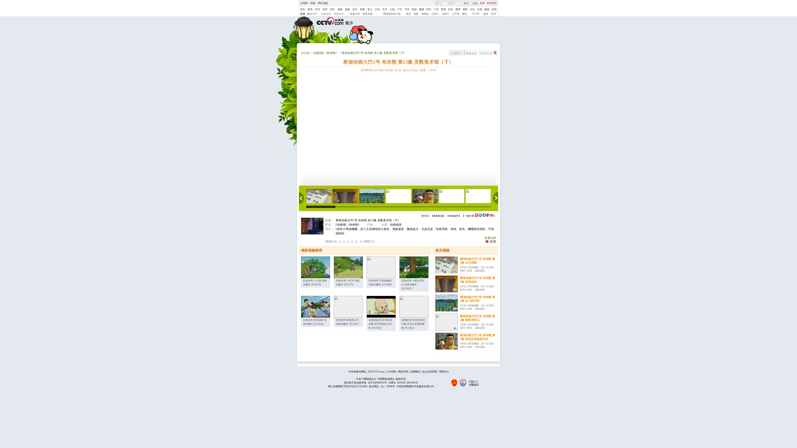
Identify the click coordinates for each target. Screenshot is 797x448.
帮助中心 (444, 371)
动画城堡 (396, 224)
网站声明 (403, 371)
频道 (485, 13)
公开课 (455, 13)
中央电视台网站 (357, 371)
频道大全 (312, 13)
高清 (408, 13)
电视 (302, 13)
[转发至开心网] (476, 215)
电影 (416, 13)
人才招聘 (391, 371)
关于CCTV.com (376, 371)
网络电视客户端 (392, 13)
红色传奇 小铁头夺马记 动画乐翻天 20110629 (412, 284)
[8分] (352, 241)
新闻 (310, 9)
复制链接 (438, 215)
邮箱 (486, 9)
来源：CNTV (428, 70)
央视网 (304, 3)
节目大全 (339, 13)
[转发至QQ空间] (480, 215)
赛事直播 (368, 13)
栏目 (493, 13)
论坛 (472, 9)
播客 (464, 13)
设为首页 (492, 3)
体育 (325, 9)
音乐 (354, 9)
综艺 (332, 9)
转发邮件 (454, 215)
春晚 (339, 9)
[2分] (340, 241)
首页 (302, 9)
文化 (377, 9)
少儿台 (305, 53)
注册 (474, 3)
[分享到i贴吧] (488, 215)
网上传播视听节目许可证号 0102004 (347, 386)
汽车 (407, 9)
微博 (457, 9)
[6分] (348, 241)
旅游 (414, 9)
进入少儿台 (410, 70)
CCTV (476, 13)
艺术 (384, 9)
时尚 (428, 9)
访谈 (479, 9)
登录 (466, 3)
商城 (443, 9)
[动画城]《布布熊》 (325, 53)
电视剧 (425, 13)
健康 (421, 9)
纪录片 (435, 13)
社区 (450, 9)
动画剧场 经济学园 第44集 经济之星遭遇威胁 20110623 (413, 324)
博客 (465, 9)
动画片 (445, 13)
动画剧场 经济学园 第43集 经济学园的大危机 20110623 (380, 324)
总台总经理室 (429, 371)
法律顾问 (415, 371)
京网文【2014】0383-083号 (403, 382)
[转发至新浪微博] (492, 215)
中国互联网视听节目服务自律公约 (415, 386)
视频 (312, 3)
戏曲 (347, 9)
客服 (482, 3)
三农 (436, 9)
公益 (392, 9)
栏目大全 (326, 13)
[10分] (356, 241)
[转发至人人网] (484, 215)
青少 (369, 9)
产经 (399, 9)
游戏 (494, 9)
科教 (362, 9)
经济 (317, 9)
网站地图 (323, 3)
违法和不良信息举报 (355, 382)
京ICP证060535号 (377, 382)
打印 (425, 215)
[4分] (344, 241)
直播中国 (355, 13)
